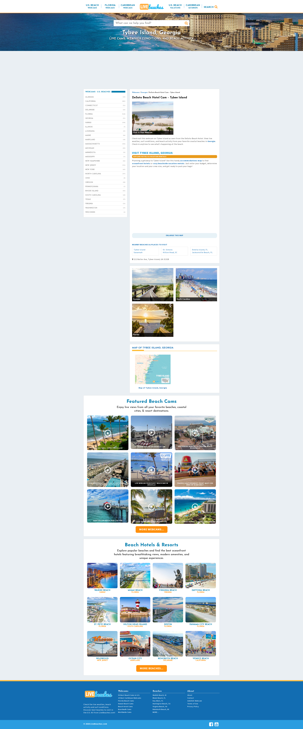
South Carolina (105, 195)
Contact (190, 698)
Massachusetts (105, 144)
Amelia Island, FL (200, 249)
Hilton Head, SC (170, 252)
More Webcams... (151, 529)
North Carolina (105, 174)
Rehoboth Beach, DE (161, 709)
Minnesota (105, 152)
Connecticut (105, 106)
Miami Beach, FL (159, 698)
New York (105, 169)
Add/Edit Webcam (194, 701)
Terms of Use (192, 704)
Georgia (105, 118)
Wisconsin (105, 212)
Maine (105, 135)
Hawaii (105, 123)
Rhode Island (105, 191)
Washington (105, 208)
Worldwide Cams (124, 712)
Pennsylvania (105, 187)
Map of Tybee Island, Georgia (153, 388)
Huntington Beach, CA (161, 704)
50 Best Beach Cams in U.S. (129, 695)
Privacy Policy (193, 706)
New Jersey (105, 165)
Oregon (105, 182)
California (105, 101)
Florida (105, 114)
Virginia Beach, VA (160, 706)
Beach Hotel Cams (125, 706)
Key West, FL (158, 701)
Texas (105, 199)
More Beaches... (151, 668)
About (189, 695)
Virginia (105, 204)
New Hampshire (105, 161)
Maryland (105, 140)
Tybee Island (139, 249)
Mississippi (105, 157)
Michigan (105, 148)
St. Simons (168, 249)
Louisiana (105, 131)
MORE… (156, 712)
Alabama (105, 97)
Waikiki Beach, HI (159, 695)
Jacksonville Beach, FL (202, 252)
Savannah (138, 252)
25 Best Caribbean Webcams (129, 698)
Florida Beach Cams (126, 701)
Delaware (105, 110)
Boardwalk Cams (124, 709)
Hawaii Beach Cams (126, 704)
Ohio (105, 178)
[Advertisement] (151, 69)
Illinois (105, 127)
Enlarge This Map (174, 235)
